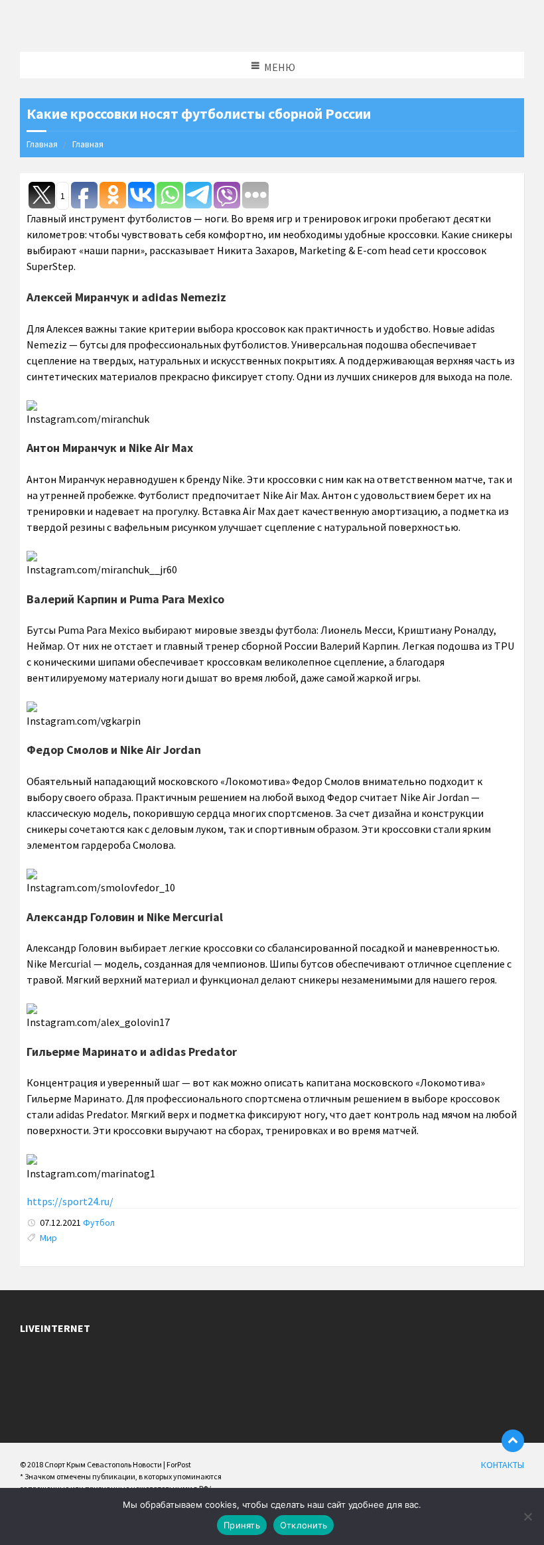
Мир (48, 1238)
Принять (242, 1525)
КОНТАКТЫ (502, 1465)
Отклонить (303, 1525)
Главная (42, 144)
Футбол (99, 1222)
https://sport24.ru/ (70, 1201)
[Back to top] (513, 1441)
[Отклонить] (527, 1516)
